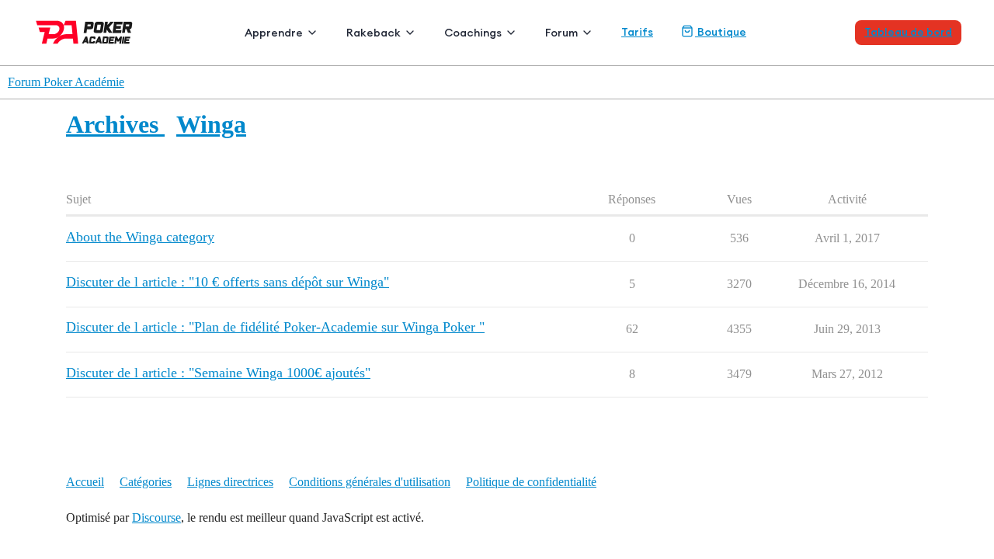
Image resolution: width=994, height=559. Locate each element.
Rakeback (373, 33)
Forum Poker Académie (66, 82)
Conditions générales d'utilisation (369, 481)
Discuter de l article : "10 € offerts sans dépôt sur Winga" (227, 282)
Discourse (156, 517)
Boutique (720, 32)
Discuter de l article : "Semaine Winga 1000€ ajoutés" (218, 372)
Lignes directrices (230, 481)
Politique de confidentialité (531, 481)
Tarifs (637, 32)
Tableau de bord (908, 32)
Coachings (473, 33)
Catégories (146, 481)
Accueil (85, 481)
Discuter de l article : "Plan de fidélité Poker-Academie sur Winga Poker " (275, 327)
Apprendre (274, 33)
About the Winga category (140, 237)
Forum (561, 33)
